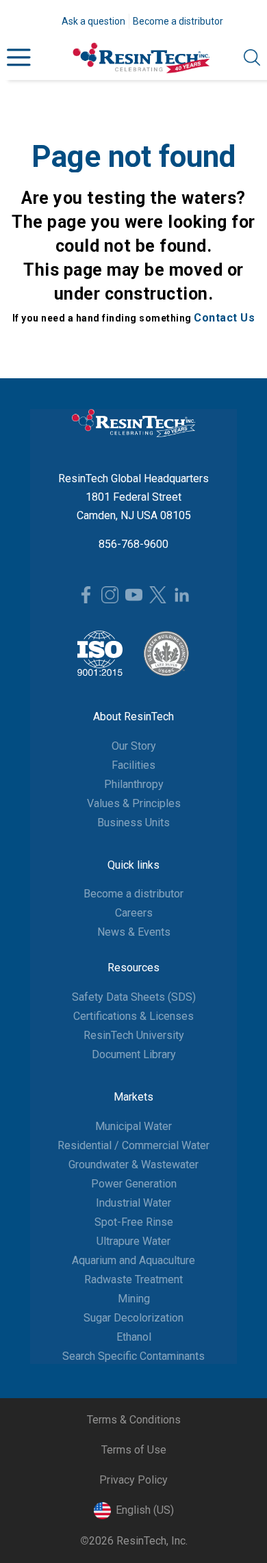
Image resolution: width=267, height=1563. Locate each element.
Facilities (133, 765)
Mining (134, 1298)
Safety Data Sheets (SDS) (134, 996)
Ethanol (133, 1336)
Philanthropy (134, 784)
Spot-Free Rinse (133, 1222)
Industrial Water (133, 1202)
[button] (19, 58)
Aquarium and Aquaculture (133, 1260)
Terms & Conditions (134, 1419)
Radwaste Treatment (133, 1279)
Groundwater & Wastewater (133, 1164)
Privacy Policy (133, 1479)
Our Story (134, 745)
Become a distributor (178, 21)
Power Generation (134, 1183)
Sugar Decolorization (133, 1317)
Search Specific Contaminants (133, 1356)
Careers (134, 912)
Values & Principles (134, 803)
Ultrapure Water (133, 1241)
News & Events (133, 931)
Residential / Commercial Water (133, 1145)
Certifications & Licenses (133, 1016)
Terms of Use (133, 1449)
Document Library (134, 1054)
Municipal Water (133, 1126)
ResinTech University (134, 1035)
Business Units (133, 822)
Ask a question (93, 21)
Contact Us (224, 317)
